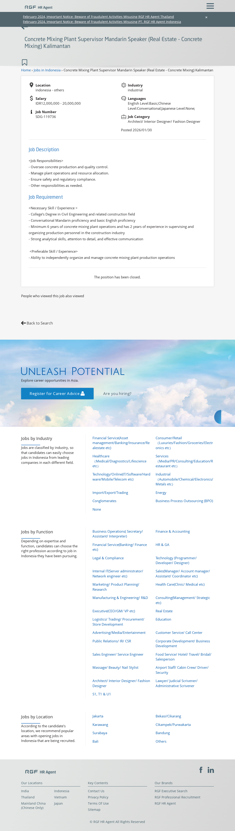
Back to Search (40, 323)
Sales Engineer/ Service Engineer (117, 654)
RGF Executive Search (171, 791)
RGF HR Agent (165, 803)
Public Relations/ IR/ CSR (111, 641)
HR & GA (162, 544)
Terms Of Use (98, 803)
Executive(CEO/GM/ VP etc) (113, 611)
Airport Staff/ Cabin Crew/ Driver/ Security (182, 669)
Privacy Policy (98, 797)
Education (163, 619)
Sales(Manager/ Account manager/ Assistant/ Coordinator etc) (183, 573)
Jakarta (97, 716)
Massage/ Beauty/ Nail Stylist (115, 667)
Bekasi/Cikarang (168, 716)
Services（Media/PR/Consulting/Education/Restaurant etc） (184, 461)
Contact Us (96, 791)
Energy (161, 492)
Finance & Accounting (173, 531)
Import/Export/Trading (110, 492)
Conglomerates (104, 500)
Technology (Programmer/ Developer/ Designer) (176, 560)
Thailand (28, 797)
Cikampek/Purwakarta (173, 724)
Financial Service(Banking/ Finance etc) (119, 547)
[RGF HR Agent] (36, 5)
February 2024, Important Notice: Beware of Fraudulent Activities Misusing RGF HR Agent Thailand (98, 16)
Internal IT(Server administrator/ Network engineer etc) (117, 573)
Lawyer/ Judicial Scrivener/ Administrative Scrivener (177, 683)
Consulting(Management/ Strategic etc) (183, 600)
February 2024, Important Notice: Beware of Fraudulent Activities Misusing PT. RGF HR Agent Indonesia (102, 22)
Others (161, 741)
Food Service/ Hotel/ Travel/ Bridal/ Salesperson (183, 656)
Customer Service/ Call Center (179, 632)
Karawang (100, 724)
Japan (58, 803)
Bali (95, 741)
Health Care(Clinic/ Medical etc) (180, 584)
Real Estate (164, 611)
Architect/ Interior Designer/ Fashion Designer (121, 683)
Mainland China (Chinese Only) (33, 805)
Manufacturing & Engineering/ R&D (120, 597)
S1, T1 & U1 (101, 694)
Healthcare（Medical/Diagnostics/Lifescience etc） (119, 461)
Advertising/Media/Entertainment (118, 632)
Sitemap (94, 810)
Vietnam (60, 797)
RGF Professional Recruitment (177, 797)
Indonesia (61, 791)
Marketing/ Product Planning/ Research (115, 586)
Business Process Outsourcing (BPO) (184, 500)
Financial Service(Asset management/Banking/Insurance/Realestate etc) (121, 443)
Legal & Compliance (108, 558)
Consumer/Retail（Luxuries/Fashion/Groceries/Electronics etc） (184, 443)
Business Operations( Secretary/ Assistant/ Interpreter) (117, 533)
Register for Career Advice (55, 393)
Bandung (163, 732)
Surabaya (99, 732)
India (25, 791)
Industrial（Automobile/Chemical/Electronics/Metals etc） (184, 479)
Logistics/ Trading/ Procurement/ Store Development (118, 621)
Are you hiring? (117, 393)
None (96, 509)
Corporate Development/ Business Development (183, 643)
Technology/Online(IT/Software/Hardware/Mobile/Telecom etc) (121, 476)
